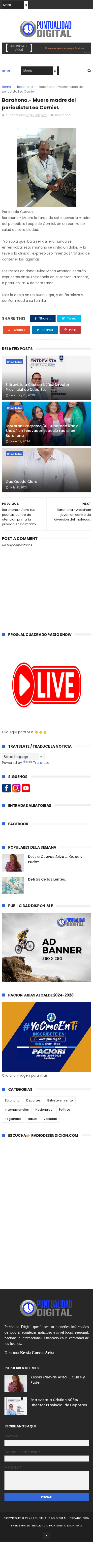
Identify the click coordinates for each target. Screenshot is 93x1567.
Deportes (33, 1100)
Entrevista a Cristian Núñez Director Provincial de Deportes (37, 387)
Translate (41, 762)
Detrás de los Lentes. (47, 879)
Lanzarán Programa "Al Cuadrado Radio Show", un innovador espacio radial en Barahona (42, 430)
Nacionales (43, 1109)
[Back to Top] (46, 1535)
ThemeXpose (20, 1525)
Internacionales (17, 1109)
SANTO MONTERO (69, 1525)
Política (64, 1109)
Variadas (50, 1119)
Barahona (25, 87)
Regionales (13, 1119)
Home (6, 71)
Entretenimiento (60, 1100)
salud (32, 1119)
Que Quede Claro (21, 481)
